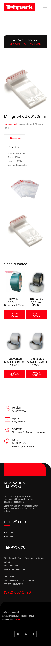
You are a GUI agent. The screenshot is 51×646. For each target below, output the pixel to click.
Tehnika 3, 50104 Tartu (23, 447)
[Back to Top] (45, 642)
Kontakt (10, 532)
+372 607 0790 (19, 411)
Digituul (18, 619)
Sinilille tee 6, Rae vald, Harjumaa (28, 432)
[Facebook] (17, 634)
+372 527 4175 (19, 443)
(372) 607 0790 (17, 592)
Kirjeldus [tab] (14, 138)
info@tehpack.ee (20, 421)
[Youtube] (25, 634)
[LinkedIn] (33, 634)
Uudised (10, 536)
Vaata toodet (14, 314)
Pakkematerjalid (26, 124)
